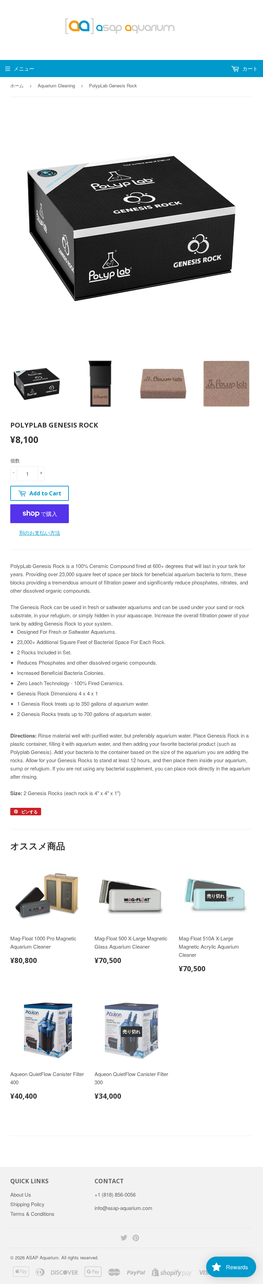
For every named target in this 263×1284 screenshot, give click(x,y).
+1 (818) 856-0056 (115, 1194)
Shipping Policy (27, 1204)
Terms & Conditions (32, 1213)
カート (249, 68)
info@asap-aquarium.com (123, 1207)
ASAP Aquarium (42, 1257)
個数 (15, 460)
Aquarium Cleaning (56, 85)
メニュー (24, 68)
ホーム (17, 85)
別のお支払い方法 (39, 532)
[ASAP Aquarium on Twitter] (124, 1238)
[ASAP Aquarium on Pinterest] (135, 1238)
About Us (20, 1194)
